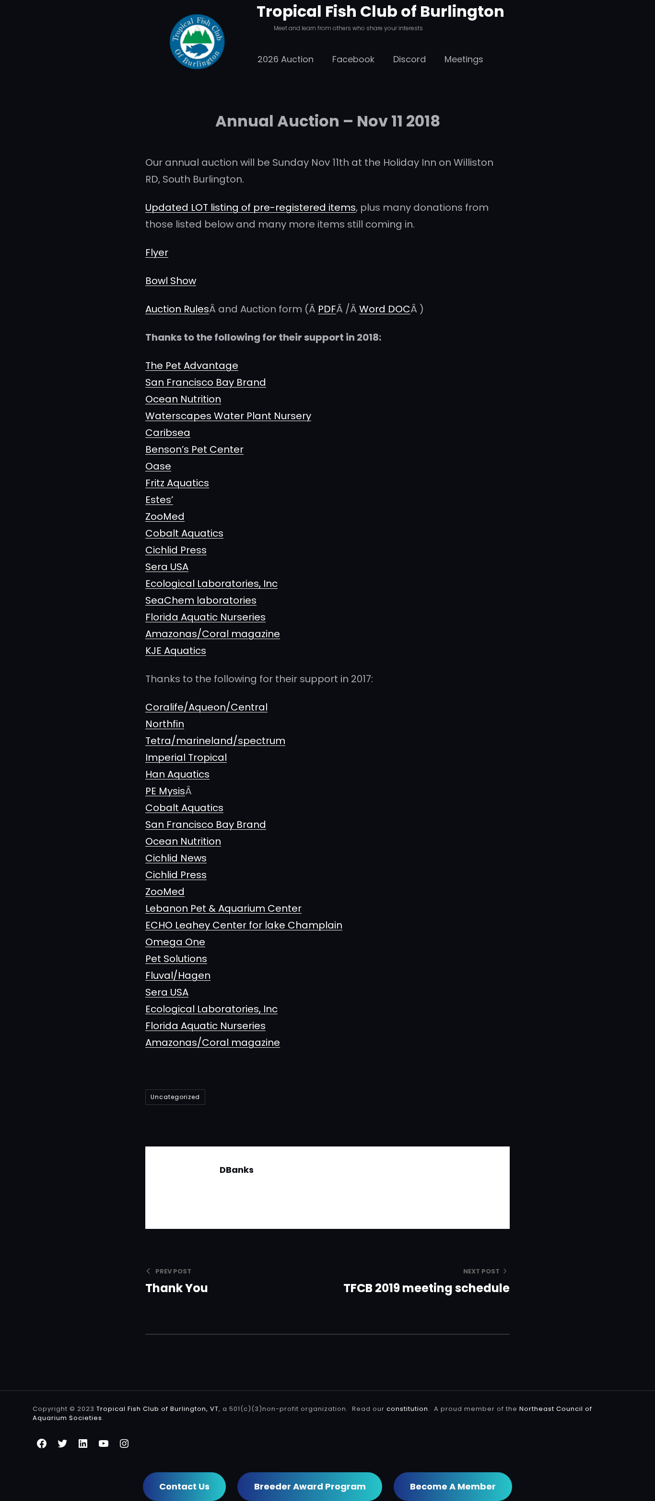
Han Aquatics (177, 774)
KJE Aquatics (175, 650)
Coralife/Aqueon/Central (206, 707)
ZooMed (165, 516)
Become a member (453, 1486)
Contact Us (184, 1486)
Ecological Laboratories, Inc (211, 583)
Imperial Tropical (186, 757)
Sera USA (166, 566)
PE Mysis (165, 791)
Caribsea (167, 432)
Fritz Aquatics (177, 483)
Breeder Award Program (310, 1486)
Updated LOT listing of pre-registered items (250, 207)
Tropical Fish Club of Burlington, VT (157, 1408)
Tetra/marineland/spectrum (215, 740)
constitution (407, 1408)
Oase (158, 466)
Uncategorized (175, 1097)
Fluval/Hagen (178, 975)
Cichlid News (176, 858)
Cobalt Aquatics (184, 533)
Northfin (164, 724)
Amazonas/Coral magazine (212, 634)
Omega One (175, 942)
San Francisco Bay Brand (205, 382)
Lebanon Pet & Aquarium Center (223, 908)
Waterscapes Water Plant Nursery (228, 416)
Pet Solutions (176, 958)
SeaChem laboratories (201, 600)
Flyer (156, 252)
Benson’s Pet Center (194, 449)
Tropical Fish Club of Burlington (380, 11)
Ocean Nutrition (183, 399)
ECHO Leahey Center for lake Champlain (243, 925)
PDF (327, 309)
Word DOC (384, 309)
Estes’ (159, 499)
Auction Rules (177, 309)
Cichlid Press (176, 550)
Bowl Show (170, 280)
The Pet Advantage (191, 365)
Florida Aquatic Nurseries (205, 617)
